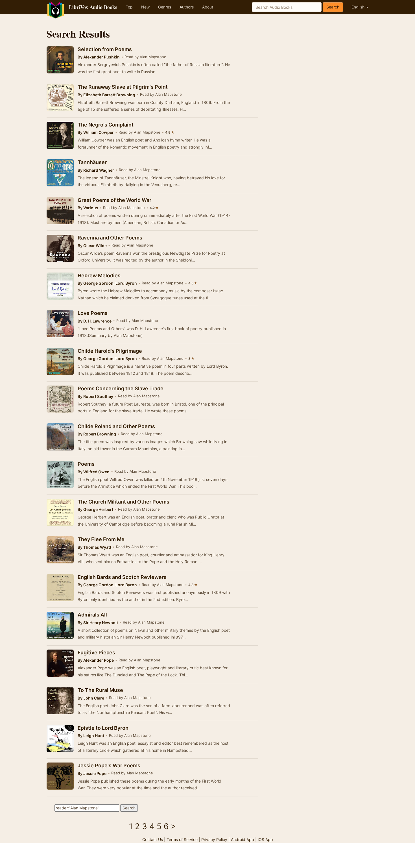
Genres (164, 7)
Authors (187, 7)
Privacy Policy (214, 839)
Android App (242, 839)
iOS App (265, 839)
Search (332, 7)
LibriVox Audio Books (93, 7)
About (207, 7)
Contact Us (152, 839)
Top (129, 7)
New (145, 7)
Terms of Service (182, 839)
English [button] (358, 7)
